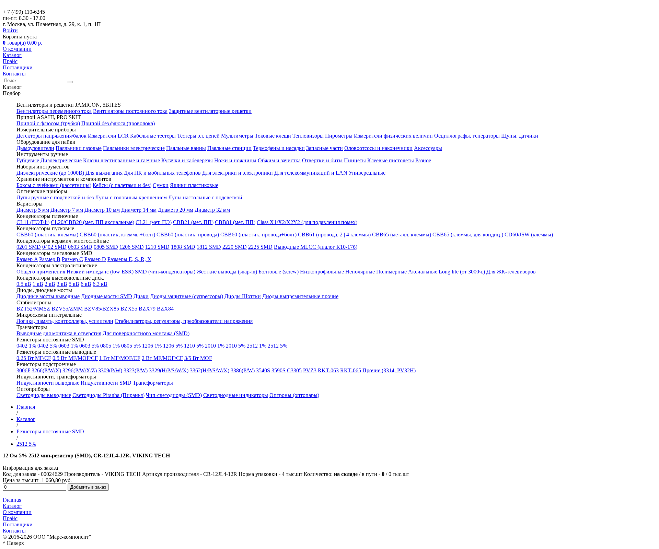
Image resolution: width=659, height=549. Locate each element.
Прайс (10, 61)
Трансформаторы (153, 383)
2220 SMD (234, 247)
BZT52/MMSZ (33, 309)
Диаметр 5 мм (32, 210)
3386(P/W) (243, 370)
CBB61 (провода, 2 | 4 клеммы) (334, 234)
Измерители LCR (108, 136)
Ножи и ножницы (235, 160)
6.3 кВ (100, 284)
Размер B (49, 259)
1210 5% (194, 346)
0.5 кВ (23, 284)
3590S (278, 370)
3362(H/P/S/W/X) (209, 370)
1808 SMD (183, 247)
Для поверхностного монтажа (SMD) (146, 333)
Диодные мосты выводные (48, 296)
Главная (12, 500)
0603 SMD (80, 247)
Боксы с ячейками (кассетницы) (53, 185)
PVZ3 (309, 370)
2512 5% (277, 346)
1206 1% (152, 346)
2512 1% (256, 346)
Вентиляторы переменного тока (54, 111)
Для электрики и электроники (237, 173)
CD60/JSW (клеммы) (529, 234)
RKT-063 (328, 370)
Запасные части (324, 148)
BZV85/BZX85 (101, 309)
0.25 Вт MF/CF (33, 358)
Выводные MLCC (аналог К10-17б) (315, 247)
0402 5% (47, 346)
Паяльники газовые (79, 148)
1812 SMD (209, 247)
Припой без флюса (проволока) (118, 123)
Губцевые (27, 160)
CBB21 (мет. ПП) (193, 222)
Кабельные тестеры (153, 136)
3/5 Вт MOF (198, 358)
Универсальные (367, 173)
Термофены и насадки (279, 148)
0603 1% (68, 346)
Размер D (95, 259)
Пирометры (338, 136)
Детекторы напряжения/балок (51, 136)
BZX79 (147, 309)
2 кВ (50, 284)
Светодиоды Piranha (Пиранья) (108, 395)
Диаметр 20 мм (175, 210)
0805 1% (110, 346)
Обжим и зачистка (279, 160)
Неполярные (360, 271)
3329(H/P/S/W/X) (168, 370)
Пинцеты (355, 160)
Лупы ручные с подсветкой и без (55, 197)
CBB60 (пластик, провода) (188, 234)
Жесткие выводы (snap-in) (227, 271)
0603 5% (89, 346)
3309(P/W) (110, 370)
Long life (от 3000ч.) (462, 271)
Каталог (12, 55)
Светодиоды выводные (43, 395)
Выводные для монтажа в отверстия (58, 333)
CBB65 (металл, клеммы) (401, 234)
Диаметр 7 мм (66, 210)
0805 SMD (106, 247)
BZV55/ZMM (67, 309)
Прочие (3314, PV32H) (389, 370)
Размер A (27, 259)
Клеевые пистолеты (390, 160)
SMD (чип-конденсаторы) (165, 271)
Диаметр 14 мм (139, 210)
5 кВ (74, 284)
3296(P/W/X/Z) (79, 370)
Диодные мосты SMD (106, 296)
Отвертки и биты (322, 160)
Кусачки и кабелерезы (187, 160)
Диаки (141, 296)
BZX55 (128, 309)
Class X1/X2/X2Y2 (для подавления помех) (307, 222)
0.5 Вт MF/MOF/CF (75, 358)
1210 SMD (157, 247)
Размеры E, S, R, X (129, 259)
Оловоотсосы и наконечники (378, 148)
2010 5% (235, 346)
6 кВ (86, 284)
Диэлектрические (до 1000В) (50, 173)
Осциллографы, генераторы (467, 136)
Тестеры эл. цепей (198, 136)
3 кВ (62, 284)
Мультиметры (237, 136)
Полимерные (391, 271)
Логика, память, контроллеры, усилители (64, 321)
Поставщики (18, 67)
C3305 (294, 370)
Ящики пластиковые (194, 185)
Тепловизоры (308, 136)
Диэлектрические (61, 160)
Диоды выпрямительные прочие (300, 296)
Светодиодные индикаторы (235, 395)
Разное (423, 160)
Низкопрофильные (322, 271)
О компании (17, 49)
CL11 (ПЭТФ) (32, 222)
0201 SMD (28, 247)
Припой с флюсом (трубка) (48, 123)
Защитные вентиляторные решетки (210, 111)
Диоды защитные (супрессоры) (186, 296)
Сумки (161, 185)
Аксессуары (428, 148)
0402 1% (26, 346)
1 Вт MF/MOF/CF (119, 358)
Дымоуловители (35, 148)
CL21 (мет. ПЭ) (154, 222)
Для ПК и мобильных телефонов (162, 173)
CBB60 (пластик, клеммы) (47, 234)
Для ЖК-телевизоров (511, 271)
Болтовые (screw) (278, 271)
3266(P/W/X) (46, 370)
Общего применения (40, 271)
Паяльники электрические (134, 148)
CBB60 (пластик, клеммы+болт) (117, 234)
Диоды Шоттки (242, 296)
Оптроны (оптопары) (294, 395)
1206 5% (173, 346)
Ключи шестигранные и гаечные (121, 160)
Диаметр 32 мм (212, 210)
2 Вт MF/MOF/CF (162, 358)
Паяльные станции (229, 148)
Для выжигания (104, 173)
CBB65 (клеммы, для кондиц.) (467, 234)
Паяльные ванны (186, 148)
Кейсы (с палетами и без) (122, 185)
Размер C (72, 259)
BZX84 (165, 309)
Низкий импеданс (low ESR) (100, 271)
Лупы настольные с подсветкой (205, 197)
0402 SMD (54, 247)
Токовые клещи (273, 136)
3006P (23, 370)
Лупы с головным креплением (131, 197)
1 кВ (38, 284)
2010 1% (214, 346)
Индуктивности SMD (106, 383)
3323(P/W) (136, 370)
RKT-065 (350, 370)
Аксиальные (422, 271)
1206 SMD (131, 247)
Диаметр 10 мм (102, 210)
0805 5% (131, 346)
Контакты (14, 74)
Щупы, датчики (519, 136)
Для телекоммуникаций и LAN (310, 173)
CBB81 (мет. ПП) (235, 222)
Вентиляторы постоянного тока (130, 111)
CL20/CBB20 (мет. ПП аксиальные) (92, 222)
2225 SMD (260, 247)
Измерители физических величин (393, 136)
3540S (263, 370)
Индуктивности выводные (47, 383)
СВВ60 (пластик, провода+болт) (258, 234)
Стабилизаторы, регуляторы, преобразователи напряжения (184, 321)
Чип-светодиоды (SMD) (174, 395)
